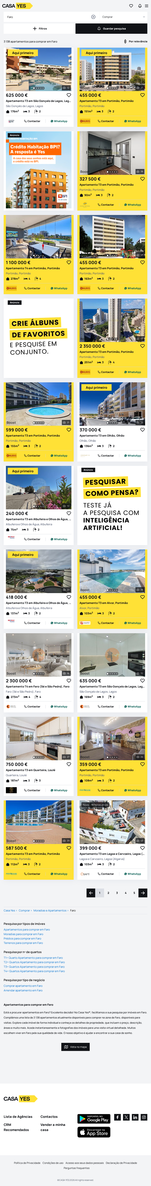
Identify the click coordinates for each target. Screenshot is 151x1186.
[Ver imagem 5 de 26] (116, 422)
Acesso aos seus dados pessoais (85, 1163)
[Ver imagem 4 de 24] (114, 757)
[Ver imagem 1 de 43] (107, 841)
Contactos (49, 1116)
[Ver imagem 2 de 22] (36, 590)
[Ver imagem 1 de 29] (34, 841)
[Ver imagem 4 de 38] (114, 590)
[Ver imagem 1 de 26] (107, 423)
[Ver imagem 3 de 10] (38, 506)
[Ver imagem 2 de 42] (36, 255)
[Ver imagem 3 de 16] (38, 673)
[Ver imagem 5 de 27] (116, 88)
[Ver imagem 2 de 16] (36, 673)
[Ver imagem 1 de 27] (107, 88)
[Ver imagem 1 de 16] (34, 673)
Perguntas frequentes (76, 1168)
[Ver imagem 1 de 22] (34, 590)
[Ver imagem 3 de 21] (38, 422)
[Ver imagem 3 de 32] (112, 673)
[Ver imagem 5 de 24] (116, 757)
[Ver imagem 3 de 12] (38, 88)
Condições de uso (53, 1163)
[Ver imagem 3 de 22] (38, 590)
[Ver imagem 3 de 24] (112, 757)
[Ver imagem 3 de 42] (38, 255)
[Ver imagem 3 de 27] (112, 88)
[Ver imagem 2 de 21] (36, 422)
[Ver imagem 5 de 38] (116, 590)
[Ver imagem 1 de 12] (34, 88)
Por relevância (138, 41)
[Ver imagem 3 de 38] (112, 590)
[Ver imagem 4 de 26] (114, 422)
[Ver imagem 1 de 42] (34, 255)
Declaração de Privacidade (121, 1163)
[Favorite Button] (68, 95)
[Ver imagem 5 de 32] (116, 673)
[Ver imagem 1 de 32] (107, 673)
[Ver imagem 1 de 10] (34, 506)
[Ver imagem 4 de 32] (114, 673)
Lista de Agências (18, 1116)
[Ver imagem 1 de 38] (107, 172)
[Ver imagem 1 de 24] (107, 757)
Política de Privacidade (27, 1163)
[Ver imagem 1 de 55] (107, 339)
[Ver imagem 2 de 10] (36, 506)
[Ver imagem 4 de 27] (114, 88)
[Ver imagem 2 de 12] (36, 88)
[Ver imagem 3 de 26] (112, 422)
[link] (58, 121)
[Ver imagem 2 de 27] (36, 757)
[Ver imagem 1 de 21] (34, 423)
